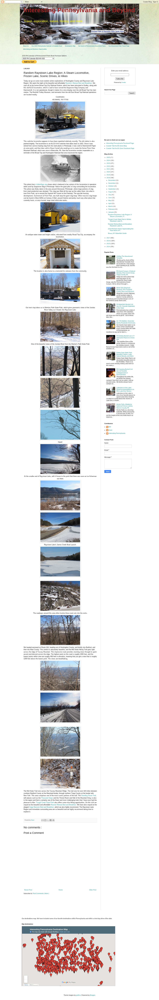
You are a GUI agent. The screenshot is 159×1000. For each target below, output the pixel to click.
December (112, 180)
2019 (108, 175)
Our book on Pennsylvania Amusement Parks (92, 46)
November (112, 183)
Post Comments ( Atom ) (41, 893)
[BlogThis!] (45, 820)
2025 (108, 157)
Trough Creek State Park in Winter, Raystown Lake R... (119, 220)
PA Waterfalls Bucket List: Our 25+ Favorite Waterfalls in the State (125, 306)
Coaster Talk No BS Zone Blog (116, 146)
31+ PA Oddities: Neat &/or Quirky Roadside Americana (125, 322)
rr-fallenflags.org (41, 184)
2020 (108, 172)
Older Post (92, 890)
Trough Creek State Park (45, 802)
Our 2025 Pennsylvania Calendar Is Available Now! (47, 46)
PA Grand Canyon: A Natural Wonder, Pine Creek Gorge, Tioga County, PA (125, 273)
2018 (108, 178)
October (111, 186)
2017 (108, 238)
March (110, 206)
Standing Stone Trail (88, 795)
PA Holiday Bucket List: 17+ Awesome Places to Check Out (125, 337)
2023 (108, 163)
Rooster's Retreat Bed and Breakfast (78, 83)
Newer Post (28, 890)
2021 (108, 169)
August (110, 192)
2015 (108, 243)
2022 (108, 166)
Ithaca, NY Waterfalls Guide (117, 233)
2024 (108, 160)
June (110, 198)
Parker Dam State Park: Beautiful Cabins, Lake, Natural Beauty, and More (125, 354)
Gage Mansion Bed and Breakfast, (41, 807)
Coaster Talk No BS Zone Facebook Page (120, 148)
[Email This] (42, 820)
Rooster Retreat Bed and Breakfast (63, 805)
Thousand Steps (47, 798)
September (112, 189)
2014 (108, 246)
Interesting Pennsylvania (117, 433)
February (111, 209)
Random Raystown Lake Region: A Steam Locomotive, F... (120, 215)
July (109, 195)
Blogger (92, 995)
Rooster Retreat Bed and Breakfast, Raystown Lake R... (120, 225)
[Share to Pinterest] (53, 820)
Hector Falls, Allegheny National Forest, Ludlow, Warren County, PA (124, 406)
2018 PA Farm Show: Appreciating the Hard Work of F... (120, 229)
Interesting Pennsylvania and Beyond (79, 10)
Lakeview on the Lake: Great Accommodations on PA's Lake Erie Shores (125, 389)
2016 (108, 241)
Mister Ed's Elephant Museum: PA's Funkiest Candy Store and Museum (125, 289)
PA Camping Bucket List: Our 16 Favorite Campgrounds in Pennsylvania (124, 371)
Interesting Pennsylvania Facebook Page (120, 143)
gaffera (78, 995)
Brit (110, 427)
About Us (26, 46)
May (110, 200)
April (110, 203)
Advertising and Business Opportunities (35, 49)
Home (61, 890)
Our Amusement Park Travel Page (119, 46)
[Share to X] (48, 820)
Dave (110, 430)
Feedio (124, 82)
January (111, 212)
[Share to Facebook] (50, 820)
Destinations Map (70, 46)
